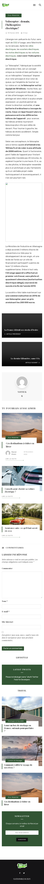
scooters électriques (29, 49)
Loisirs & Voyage (15, 760)
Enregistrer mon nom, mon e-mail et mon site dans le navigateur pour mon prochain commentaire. (20, 638)
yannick (22, 392)
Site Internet (7, 622)
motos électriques (17, 52)
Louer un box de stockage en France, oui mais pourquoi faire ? (19, 728)
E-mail (5, 611)
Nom (5, 601)
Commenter (7, 568)
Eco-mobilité (13, 15)
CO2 (15, 42)
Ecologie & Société (16, 721)
